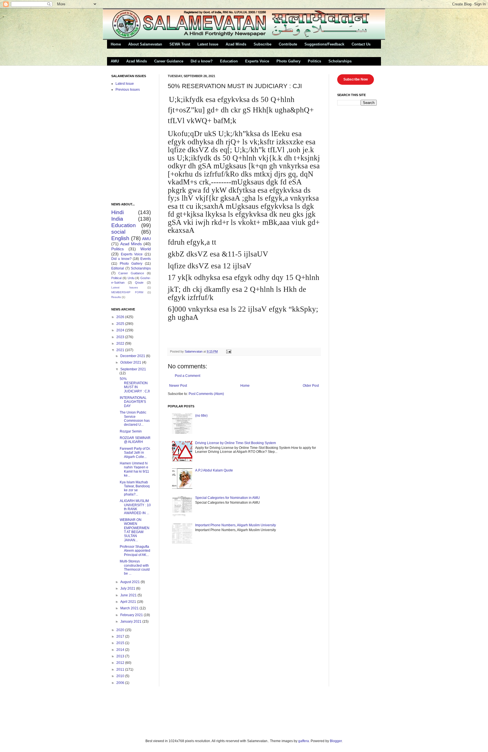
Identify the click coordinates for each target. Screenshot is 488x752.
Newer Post (178, 386)
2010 (120, 676)
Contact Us (361, 44)
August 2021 (130, 582)
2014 (120, 650)
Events (145, 259)
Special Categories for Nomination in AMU (227, 498)
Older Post (311, 386)
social (118, 232)
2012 (120, 663)
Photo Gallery (288, 61)
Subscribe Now (355, 79)
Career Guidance (168, 61)
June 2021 (129, 595)
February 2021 (132, 615)
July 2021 (128, 588)
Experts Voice (257, 61)
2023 (120, 337)
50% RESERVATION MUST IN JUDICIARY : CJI (135, 385)
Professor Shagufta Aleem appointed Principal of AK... (135, 551)
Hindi (117, 212)
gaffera (303, 741)
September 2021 (133, 369)
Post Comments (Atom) (206, 394)
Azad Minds (236, 44)
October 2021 (131, 362)
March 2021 (130, 608)
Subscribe (262, 44)
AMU (115, 61)
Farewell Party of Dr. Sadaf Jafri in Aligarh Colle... (135, 453)
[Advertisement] (173, 711)
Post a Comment (187, 376)
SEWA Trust (179, 44)
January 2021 (131, 621)
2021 (120, 350)
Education (229, 61)
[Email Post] (228, 351)
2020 (120, 630)
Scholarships (340, 61)
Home (116, 44)
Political (116, 278)
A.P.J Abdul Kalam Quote (214, 470)
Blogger (336, 741)
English (120, 238)
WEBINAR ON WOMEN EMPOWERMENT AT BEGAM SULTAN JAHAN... (134, 530)
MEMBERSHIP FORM (127, 292)
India (117, 219)
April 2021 (128, 602)
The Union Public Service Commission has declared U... (135, 418)
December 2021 (133, 356)
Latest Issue (207, 44)
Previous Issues (128, 90)
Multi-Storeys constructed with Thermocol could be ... (135, 567)
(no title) (201, 416)
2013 (120, 656)
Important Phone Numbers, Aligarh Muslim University (235, 525)
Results (116, 297)
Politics (314, 61)
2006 (120, 683)
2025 (120, 324)
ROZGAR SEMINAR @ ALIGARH (135, 440)
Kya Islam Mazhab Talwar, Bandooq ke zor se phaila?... (135, 488)
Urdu (131, 278)
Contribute (288, 44)
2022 (120, 343)
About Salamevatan (145, 44)
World (145, 249)
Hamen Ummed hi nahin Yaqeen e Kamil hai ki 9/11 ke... (134, 469)
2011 (120, 669)
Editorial (117, 268)
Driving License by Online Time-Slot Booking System (235, 443)
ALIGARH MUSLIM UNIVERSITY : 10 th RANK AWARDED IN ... (135, 507)
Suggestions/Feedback (324, 44)
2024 (120, 330)
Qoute (139, 282)
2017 (120, 636)
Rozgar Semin (131, 431)
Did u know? (202, 61)
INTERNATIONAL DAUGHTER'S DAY (133, 402)
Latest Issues (124, 287)
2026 (120, 317)
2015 (120, 643)
